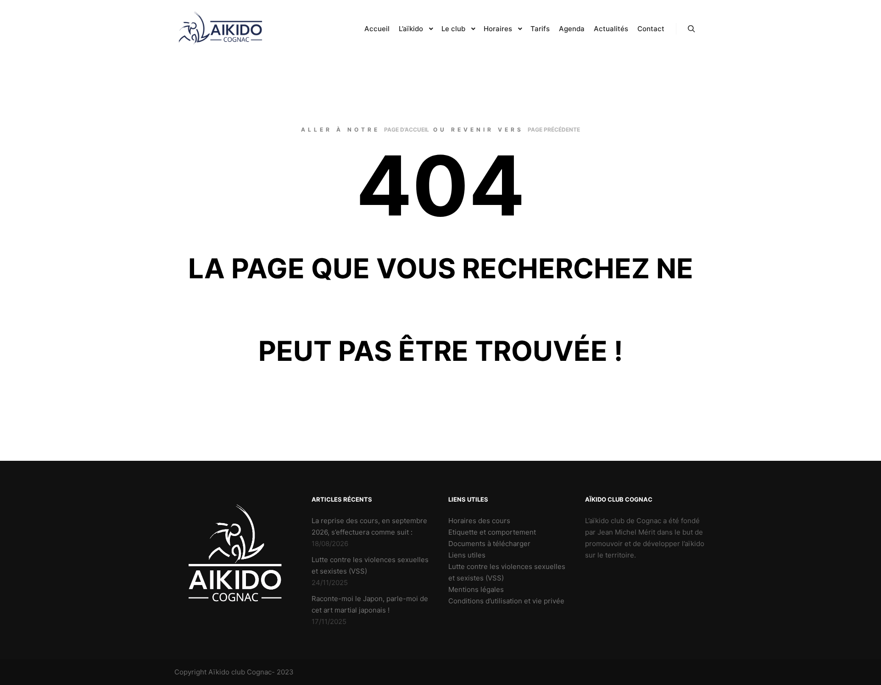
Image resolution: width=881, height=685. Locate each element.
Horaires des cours (479, 520)
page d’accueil (406, 129)
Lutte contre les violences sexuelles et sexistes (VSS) (506, 572)
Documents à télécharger (489, 543)
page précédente (554, 129)
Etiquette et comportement (492, 532)
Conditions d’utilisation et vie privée (506, 601)
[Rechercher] (691, 29)
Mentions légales (476, 589)
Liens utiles (466, 555)
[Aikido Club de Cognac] (220, 29)
